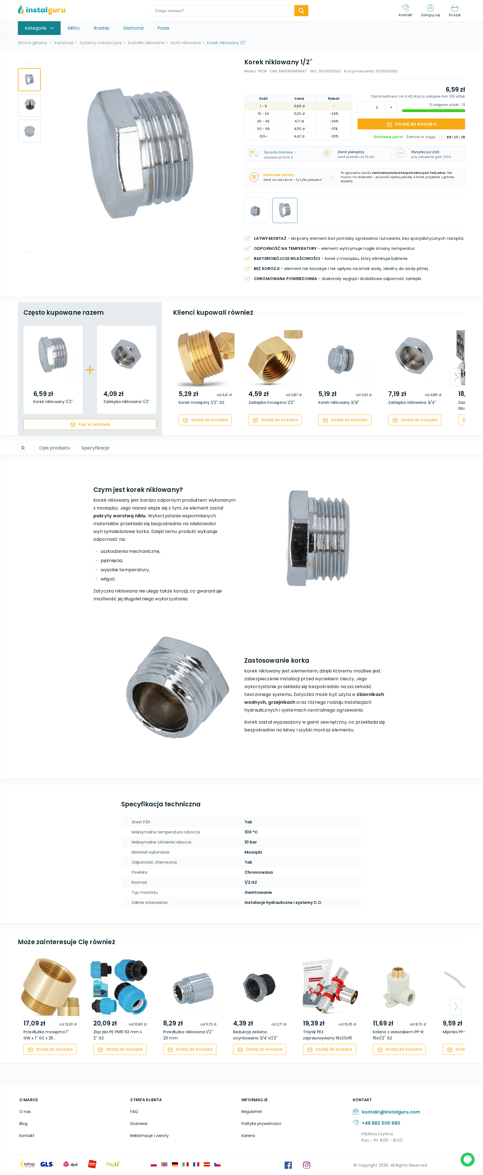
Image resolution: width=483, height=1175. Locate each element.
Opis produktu (54, 448)
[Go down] (29, 251)
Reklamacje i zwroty (149, 1135)
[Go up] (29, 62)
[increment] (363, 107)
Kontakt (26, 1135)
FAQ (134, 1111)
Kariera (248, 1135)
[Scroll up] (23, 448)
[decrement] (391, 107)
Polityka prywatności (261, 1123)
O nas (25, 1111)
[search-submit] (301, 10)
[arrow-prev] (182, 377)
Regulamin (252, 1111)
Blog (23, 1123)
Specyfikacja (95, 448)
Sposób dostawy (278, 152)
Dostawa (138, 1123)
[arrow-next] (455, 377)
